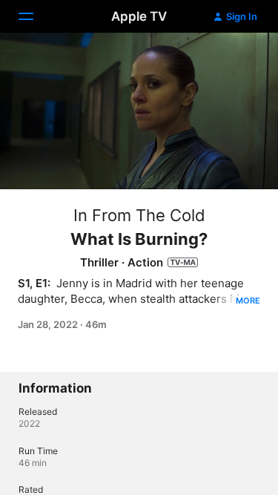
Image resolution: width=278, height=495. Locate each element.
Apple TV (139, 16)
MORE (248, 300)
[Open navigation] (35, 16)
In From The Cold (139, 215)
